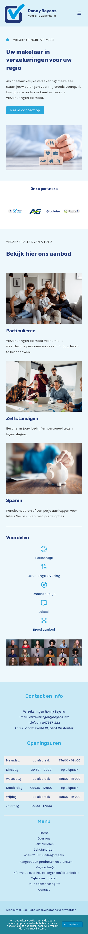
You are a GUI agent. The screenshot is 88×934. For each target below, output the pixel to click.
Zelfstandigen (44, 849)
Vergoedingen (46, 867)
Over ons (44, 838)
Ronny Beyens (42, 10)
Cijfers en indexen (44, 878)
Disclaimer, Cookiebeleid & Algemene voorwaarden (41, 910)
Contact (44, 889)
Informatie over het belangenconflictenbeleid (46, 873)
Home (44, 833)
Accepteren (72, 924)
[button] (25, 110)
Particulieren (44, 844)
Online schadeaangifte (44, 884)
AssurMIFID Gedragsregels (44, 855)
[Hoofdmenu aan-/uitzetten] (79, 13)
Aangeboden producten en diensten (46, 862)
